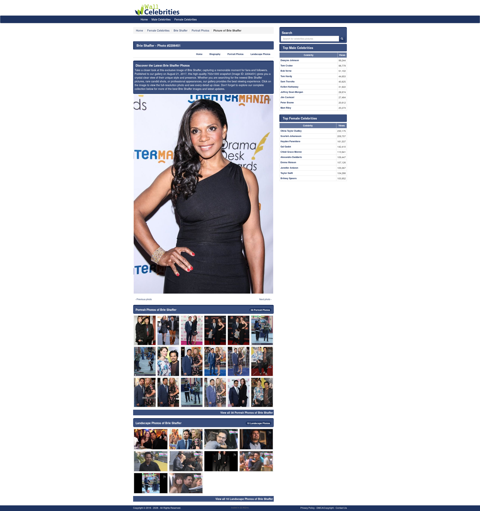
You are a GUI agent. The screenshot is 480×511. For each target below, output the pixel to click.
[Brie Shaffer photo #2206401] (191, 392)
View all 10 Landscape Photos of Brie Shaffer (244, 499)
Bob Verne (286, 70)
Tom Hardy (286, 76)
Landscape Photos (260, 54)
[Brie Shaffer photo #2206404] (186, 461)
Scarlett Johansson (290, 136)
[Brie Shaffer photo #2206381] (215, 330)
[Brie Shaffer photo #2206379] (145, 330)
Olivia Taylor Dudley (291, 130)
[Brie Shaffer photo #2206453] (256, 439)
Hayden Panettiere (290, 141)
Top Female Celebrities (300, 118)
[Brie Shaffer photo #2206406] (221, 461)
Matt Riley (285, 107)
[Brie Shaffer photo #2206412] (262, 330)
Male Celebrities (161, 19)
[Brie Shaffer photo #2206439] (145, 392)
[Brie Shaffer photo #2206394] (168, 392)
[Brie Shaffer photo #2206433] (168, 361)
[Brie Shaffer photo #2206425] (151, 483)
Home (144, 19)
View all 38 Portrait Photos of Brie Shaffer (246, 412)
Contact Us (341, 507)
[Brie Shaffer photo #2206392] (151, 439)
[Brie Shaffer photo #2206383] (191, 330)
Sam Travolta (287, 81)
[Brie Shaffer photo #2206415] (256, 461)
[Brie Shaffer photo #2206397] (168, 330)
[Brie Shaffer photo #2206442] (186, 439)
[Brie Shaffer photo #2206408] (262, 361)
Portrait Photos (235, 54)
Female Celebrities (185, 19)
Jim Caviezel (287, 97)
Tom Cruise (286, 65)
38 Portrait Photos (260, 310)
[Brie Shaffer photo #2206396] (186, 483)
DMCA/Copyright (325, 507)
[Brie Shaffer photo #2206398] (238, 330)
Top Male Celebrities (298, 47)
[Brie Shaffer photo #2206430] (238, 361)
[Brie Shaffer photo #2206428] (221, 439)
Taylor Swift (286, 173)
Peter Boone (287, 102)
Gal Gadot (285, 146)
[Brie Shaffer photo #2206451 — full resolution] (203, 194)
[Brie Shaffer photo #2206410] (215, 392)
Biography (214, 54)
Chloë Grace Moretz (291, 151)
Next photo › (265, 299)
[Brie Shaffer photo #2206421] (262, 392)
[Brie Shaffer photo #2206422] (191, 361)
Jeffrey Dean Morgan (291, 92)
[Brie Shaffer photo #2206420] (145, 361)
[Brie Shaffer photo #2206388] (238, 392)
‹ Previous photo (143, 299)
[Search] (342, 38)
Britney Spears (288, 178)
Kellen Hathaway (289, 86)
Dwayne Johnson (289, 60)
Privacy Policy (307, 507)
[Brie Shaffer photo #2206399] (151, 461)
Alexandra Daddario (291, 157)
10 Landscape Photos (258, 423)
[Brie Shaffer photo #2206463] (215, 361)
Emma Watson (288, 162)
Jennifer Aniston (289, 167)
